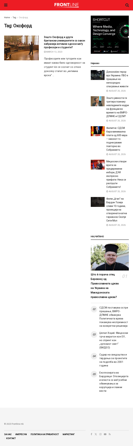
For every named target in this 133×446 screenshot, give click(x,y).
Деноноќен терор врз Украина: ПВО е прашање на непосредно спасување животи (117, 79)
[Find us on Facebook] (91, 434)
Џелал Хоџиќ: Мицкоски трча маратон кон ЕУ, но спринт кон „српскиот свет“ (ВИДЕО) (113, 340)
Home (7, 17)
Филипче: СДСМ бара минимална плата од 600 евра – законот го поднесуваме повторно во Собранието (116, 139)
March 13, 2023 (54, 52)
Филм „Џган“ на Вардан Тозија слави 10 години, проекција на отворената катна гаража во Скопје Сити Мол (116, 209)
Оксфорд (23, 17)
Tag (14, 17)
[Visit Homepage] (66, 5)
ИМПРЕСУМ (21, 434)
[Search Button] (127, 5)
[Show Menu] (5, 5)
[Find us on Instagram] (100, 434)
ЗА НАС (8, 434)
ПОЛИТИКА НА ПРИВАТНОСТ (45, 434)
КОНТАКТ (11, 438)
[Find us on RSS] (110, 434)
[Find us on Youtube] (105, 434)
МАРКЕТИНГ (69, 434)
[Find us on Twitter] (96, 434)
